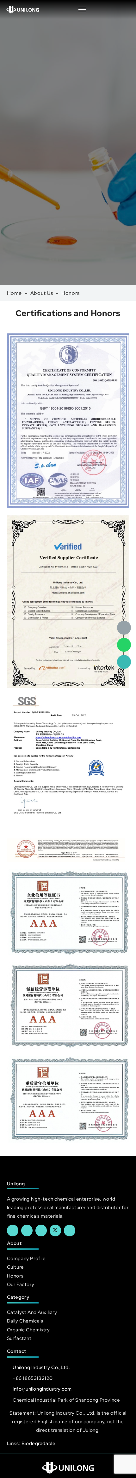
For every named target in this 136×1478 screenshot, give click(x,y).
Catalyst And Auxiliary (32, 1312)
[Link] (23, 9)
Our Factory (20, 1284)
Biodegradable (39, 1443)
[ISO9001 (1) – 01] (68, 420)
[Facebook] (12, 1230)
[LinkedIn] (27, 1230)
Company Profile (26, 1258)
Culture (15, 1267)
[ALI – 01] (68, 601)
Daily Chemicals (25, 1321)
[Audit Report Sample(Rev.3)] (68, 778)
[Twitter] (55, 1230)
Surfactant (19, 1338)
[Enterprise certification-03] (68, 912)
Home (14, 293)
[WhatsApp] (124, 645)
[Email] (124, 628)
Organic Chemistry (28, 1330)
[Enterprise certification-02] (68, 1005)
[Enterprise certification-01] (68, 1099)
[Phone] (124, 662)
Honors (70, 293)
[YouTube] (41, 1230)
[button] (125, 9)
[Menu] (82, 9)
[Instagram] (69, 1230)
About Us (41, 293)
